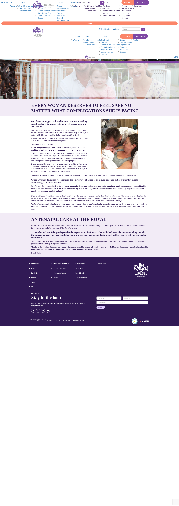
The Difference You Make (93, 6)
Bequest (124, 18)
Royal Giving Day (63, 20)
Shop (33, 287)
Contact (105, 13)
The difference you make (92, 40)
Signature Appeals (61, 264)
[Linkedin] (43, 311)
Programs (125, 13)
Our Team (106, 8)
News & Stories (89, 8)
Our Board (106, 6)
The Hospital (105, 29)
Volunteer (34, 282)
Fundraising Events (108, 47)
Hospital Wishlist (127, 8)
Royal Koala (80, 273)
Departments (126, 10)
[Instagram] (38, 311)
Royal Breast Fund (108, 49)
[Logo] (43, 5)
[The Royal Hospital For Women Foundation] (141, 269)
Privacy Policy (43, 319)
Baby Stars (125, 15)
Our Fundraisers (90, 10)
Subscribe (101, 307)
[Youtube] (48, 311)
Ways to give (79, 6)
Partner (33, 278)
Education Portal (82, 278)
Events (55, 278)
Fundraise (141, 2)
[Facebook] (33, 311)
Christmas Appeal (59, 273)
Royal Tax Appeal (59, 268)
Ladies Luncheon (108, 15)
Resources (80, 264)
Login (89, 23)
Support (78, 2)
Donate (127, 2)
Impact (87, 2)
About (106, 2)
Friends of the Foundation (111, 10)
